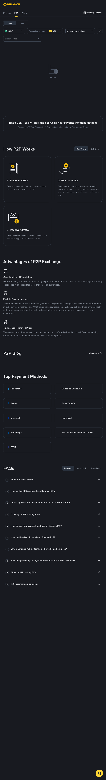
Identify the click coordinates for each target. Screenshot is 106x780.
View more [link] (94, 353)
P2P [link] (16, 13)
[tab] (7, 13)
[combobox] (14, 31)
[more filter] (100, 31)
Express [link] (7, 13)
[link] (27, 389)
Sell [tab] (22, 23)
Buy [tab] (10, 23)
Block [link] (24, 13)
